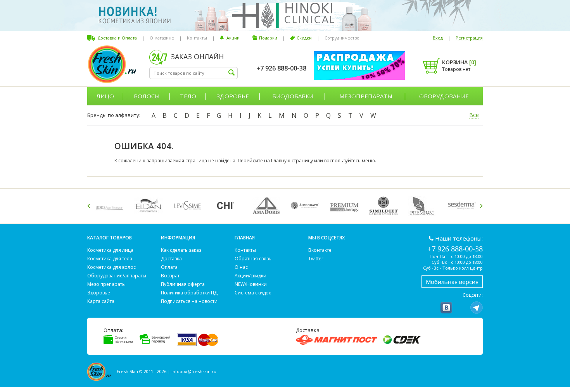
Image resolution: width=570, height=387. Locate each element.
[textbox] (193, 73)
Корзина (459, 62)
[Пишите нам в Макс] (461, 307)
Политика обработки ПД (189, 292)
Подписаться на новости (189, 301)
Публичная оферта (183, 284)
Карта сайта (100, 301)
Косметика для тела (109, 258)
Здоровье (232, 96)
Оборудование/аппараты (116, 275)
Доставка (171, 258)
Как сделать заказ (181, 250)
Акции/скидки (250, 275)
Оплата (169, 267)
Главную (280, 160)
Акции (233, 38)
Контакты (197, 38)
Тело (188, 96)
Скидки (304, 38)
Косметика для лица (110, 250)
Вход (438, 38)
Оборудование (444, 96)
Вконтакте (320, 250)
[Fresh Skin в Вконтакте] (446, 307)
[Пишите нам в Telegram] (476, 307)
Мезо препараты (106, 284)
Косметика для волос (111, 267)
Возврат (170, 275)
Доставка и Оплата (117, 38)
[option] (110, 205)
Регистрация (469, 38)
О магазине (162, 38)
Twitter (315, 258)
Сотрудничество (342, 38)
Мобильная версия (452, 282)
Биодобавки (292, 96)
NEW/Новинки (251, 284)
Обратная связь (253, 258)
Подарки (268, 38)
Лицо (105, 96)
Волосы (147, 96)
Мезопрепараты (365, 96)
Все (474, 115)
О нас (241, 267)
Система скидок (253, 292)
